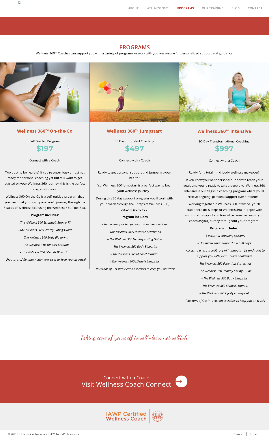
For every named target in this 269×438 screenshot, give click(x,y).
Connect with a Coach (44, 160)
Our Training (213, 8)
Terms (253, 434)
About (133, 8)
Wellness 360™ (158, 8)
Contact (255, 8)
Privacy (238, 434)
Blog (236, 8)
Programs (185, 8)
